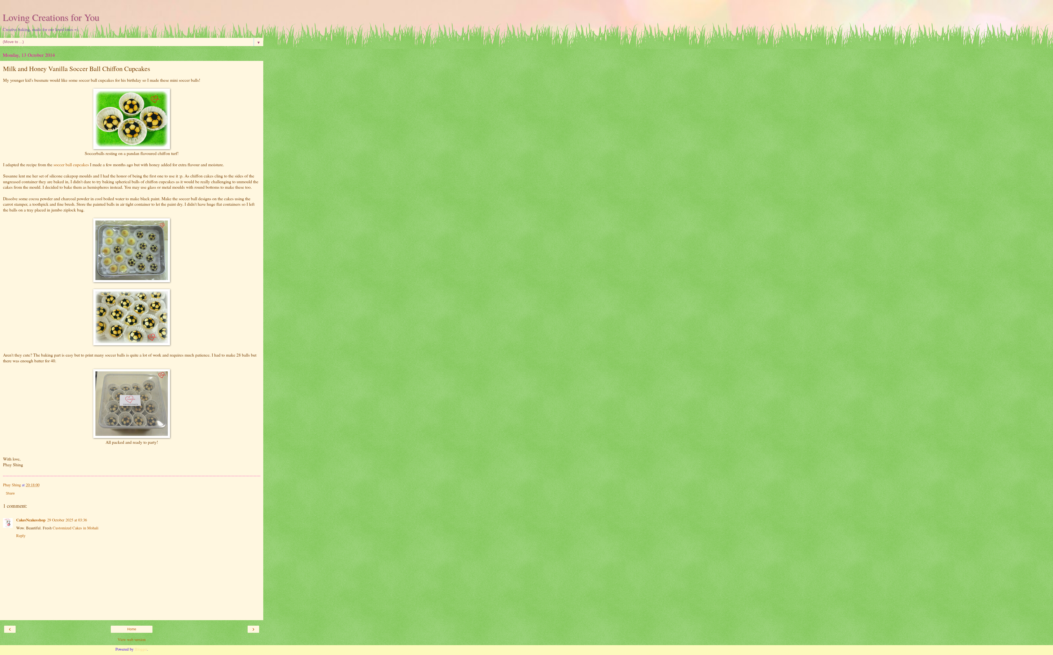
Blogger (141, 649)
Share (10, 493)
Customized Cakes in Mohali (75, 527)
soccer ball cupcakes (71, 164)
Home (131, 629)
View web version (132, 639)
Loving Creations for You (51, 17)
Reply (21, 535)
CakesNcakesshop (31, 520)
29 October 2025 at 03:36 (67, 520)
